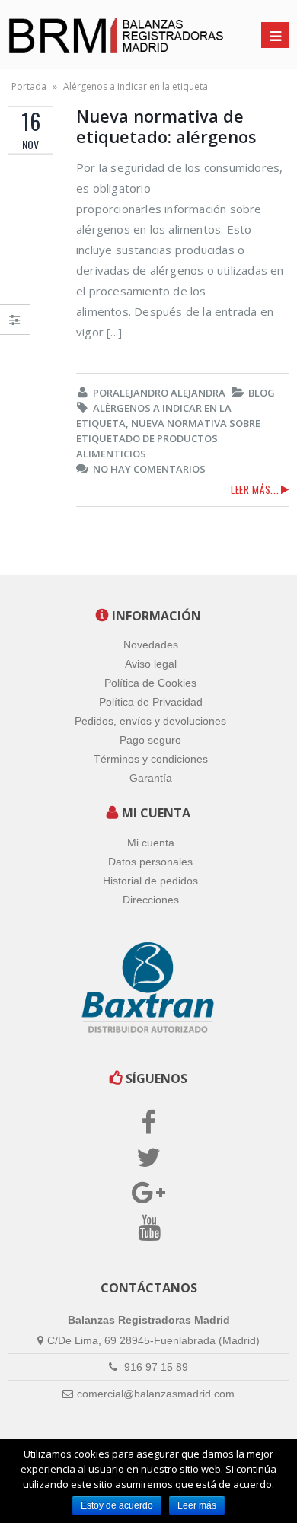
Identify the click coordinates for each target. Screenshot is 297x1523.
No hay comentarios (149, 469)
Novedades (150, 645)
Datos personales (150, 861)
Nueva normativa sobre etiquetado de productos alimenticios (168, 438)
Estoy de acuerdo (117, 1505)
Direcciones (151, 900)
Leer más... (255, 489)
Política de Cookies (150, 683)
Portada (28, 86)
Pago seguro (150, 740)
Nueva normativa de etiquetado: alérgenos (166, 125)
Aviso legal (151, 664)
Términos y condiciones (151, 759)
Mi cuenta (150, 842)
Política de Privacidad (151, 702)
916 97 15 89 (154, 1367)
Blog (261, 393)
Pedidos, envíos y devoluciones (150, 721)
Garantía (150, 778)
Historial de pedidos (150, 881)
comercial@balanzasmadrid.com (156, 1394)
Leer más (196, 1505)
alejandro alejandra (169, 393)
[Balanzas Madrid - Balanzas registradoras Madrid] (84, 34)
